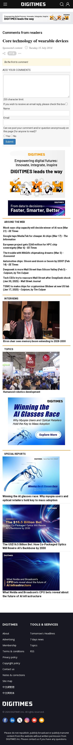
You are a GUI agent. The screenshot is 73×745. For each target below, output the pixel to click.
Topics (8, 349)
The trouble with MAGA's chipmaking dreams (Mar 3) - (33, 255)
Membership (9, 645)
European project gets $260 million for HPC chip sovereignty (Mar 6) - (30, 246)
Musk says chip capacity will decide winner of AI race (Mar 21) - (35, 229)
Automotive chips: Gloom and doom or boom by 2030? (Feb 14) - (36, 263)
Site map (7, 681)
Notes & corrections (14, 675)
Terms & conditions (13, 651)
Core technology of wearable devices (35, 41)
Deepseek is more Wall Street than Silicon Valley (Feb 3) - (35, 271)
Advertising (9, 639)
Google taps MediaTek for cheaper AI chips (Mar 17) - (35, 238)
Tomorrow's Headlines (42, 633)
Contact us (8, 669)
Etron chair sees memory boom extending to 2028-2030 (34, 341)
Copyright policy (11, 663)
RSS (32, 651)
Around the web (14, 222)
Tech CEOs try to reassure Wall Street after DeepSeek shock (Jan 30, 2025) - (36, 279)
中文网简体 (8, 693)
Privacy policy (10, 657)
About (6, 633)
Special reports (15, 454)
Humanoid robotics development (21, 392)
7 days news (37, 639)
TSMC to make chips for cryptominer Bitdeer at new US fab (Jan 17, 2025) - (36, 288)
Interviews (11, 298)
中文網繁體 (8, 687)
